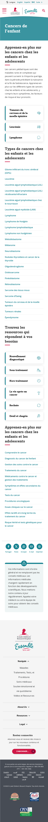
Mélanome (10, 245)
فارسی (24, 779)
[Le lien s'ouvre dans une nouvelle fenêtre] (14, 797)
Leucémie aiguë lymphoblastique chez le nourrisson (23, 202)
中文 (23, 772)
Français (9, 775)
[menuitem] (24, 751)
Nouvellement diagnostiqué (17, 358)
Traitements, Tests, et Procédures (24, 675)
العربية (15, 772)
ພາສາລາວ (20, 775)
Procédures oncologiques (17, 501)
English (20, 2)
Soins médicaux (24, 681)
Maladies (24, 667)
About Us (22, 707)
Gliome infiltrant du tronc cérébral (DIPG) (21, 171)
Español (27, 2)
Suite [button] (38, 2)
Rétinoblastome (12, 284)
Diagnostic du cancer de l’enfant (20, 458)
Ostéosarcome (12, 272)
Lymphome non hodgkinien (18, 233)
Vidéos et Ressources (24, 695)
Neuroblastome (12, 251)
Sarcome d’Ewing (13, 296)
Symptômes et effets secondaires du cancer (22, 487)
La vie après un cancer (18, 393)
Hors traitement (18, 380)
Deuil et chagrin (18, 416)
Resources (22, 716)
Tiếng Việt (32, 772)
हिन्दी (33, 2)
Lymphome (15, 137)
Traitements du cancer (16, 470)
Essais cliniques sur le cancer (19, 507)
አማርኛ (29, 775)
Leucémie (14, 126)
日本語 (16, 777)
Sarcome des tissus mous (17, 290)
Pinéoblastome (12, 278)
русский (41, 777)
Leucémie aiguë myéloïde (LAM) (20, 209)
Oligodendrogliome (14, 266)
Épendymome (11, 317)
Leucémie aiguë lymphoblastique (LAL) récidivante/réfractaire (23, 192)
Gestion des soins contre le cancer (21, 464)
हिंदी (33, 777)
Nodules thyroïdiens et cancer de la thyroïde (22, 259)
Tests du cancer (12, 495)
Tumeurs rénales (13, 311)
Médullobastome (13, 239)
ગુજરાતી (6, 777)
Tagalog (24, 777)
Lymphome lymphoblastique (19, 227)
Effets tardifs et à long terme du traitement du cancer (20, 515)
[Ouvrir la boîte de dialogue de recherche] (43, 10)
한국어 (42, 772)
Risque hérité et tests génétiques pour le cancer (23, 524)
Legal (22, 724)
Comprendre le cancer (15, 452)
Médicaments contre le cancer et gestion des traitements (21, 478)
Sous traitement (18, 370)
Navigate (22, 661)
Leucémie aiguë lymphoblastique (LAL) (23, 184)
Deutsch (38, 775)
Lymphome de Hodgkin (16, 221)
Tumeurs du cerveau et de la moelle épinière (18, 113)
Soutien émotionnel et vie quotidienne (24, 689)
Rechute (14, 405)
